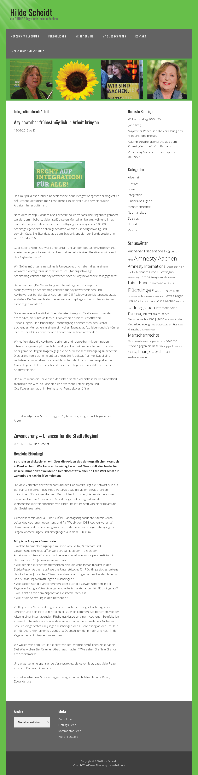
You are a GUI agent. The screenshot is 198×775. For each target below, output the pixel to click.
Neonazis (160, 341)
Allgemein (33, 416)
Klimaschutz (135, 329)
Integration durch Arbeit (76, 677)
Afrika (130, 259)
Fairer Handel (140, 282)
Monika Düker (100, 677)
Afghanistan (172, 251)
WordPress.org (68, 736)
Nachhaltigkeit (137, 212)
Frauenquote (172, 291)
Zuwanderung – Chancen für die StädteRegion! (56, 435)
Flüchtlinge (139, 290)
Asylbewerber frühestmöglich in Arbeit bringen (56, 122)
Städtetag (132, 352)
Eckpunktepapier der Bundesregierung (89, 233)
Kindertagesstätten (161, 324)
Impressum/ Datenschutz (27, 51)
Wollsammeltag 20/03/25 (144, 119)
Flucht (171, 283)
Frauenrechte (136, 296)
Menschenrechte (139, 207)
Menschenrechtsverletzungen (142, 341)
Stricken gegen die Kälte (143, 346)
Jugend (159, 319)
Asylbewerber (69, 416)
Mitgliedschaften (114, 36)
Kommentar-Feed (69, 731)
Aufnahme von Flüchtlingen (155, 272)
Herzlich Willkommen (25, 36)
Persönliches (57, 36)
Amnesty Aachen (155, 258)
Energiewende (159, 277)
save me (171, 341)
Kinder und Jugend (140, 201)
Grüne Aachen (165, 301)
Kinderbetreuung (139, 324)
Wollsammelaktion (138, 357)
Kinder (178, 319)
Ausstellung (133, 277)
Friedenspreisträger (155, 296)
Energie (133, 183)
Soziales (45, 416)
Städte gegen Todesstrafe (171, 346)
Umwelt (133, 224)
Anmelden (65, 719)
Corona (145, 277)
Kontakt (140, 36)
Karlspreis (169, 319)
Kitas (180, 324)
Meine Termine (84, 36)
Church (77, 765)
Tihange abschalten (155, 351)
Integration (86, 416)
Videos (132, 230)
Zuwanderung (22, 681)
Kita (175, 324)
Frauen (132, 189)
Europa (171, 277)
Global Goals (146, 301)
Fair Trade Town (159, 283)
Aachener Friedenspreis (146, 251)
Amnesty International (147, 266)
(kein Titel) (134, 125)
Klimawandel (148, 329)
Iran (151, 319)
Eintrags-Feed (67, 725)
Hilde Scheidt (31, 12)
